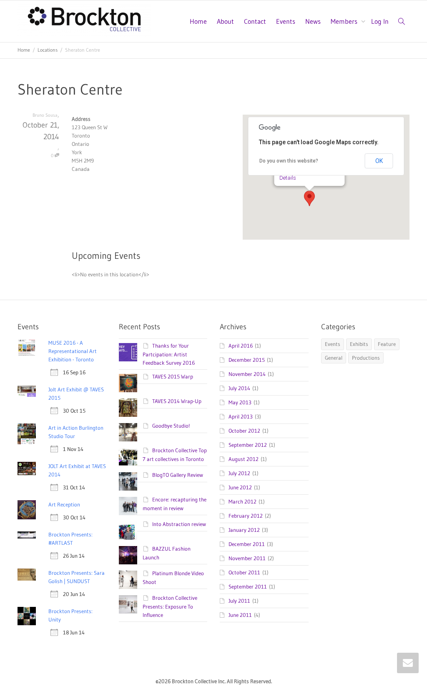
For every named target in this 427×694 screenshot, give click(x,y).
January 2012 (244, 529)
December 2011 (247, 544)
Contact (255, 21)
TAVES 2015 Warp (172, 376)
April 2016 (241, 345)
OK (379, 161)
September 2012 (248, 444)
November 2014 (247, 374)
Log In (380, 21)
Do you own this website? (288, 161)
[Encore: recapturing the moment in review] (128, 506)
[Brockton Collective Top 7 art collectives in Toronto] (128, 457)
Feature (387, 344)
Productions (366, 357)
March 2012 (242, 501)
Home (198, 21)
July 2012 (239, 473)
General (333, 357)
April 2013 (241, 416)
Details (287, 178)
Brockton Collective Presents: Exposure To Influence (170, 606)
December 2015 (247, 359)
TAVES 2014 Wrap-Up (176, 401)
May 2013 (240, 402)
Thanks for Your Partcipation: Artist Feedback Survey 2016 (169, 354)
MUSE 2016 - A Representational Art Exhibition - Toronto (72, 351)
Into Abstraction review (179, 524)
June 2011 (240, 614)
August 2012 (244, 459)
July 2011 (239, 600)
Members (345, 21)
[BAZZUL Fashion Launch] (128, 555)
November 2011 (247, 558)
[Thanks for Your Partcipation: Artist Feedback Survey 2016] (128, 352)
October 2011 (244, 572)
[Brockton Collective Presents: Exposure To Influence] (128, 604)
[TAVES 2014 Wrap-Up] (128, 407)
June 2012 (240, 487)
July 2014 (239, 388)
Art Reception (64, 504)
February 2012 (246, 515)
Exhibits (359, 344)
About (225, 21)
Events (285, 21)
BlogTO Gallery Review (177, 474)
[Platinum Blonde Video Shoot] (128, 580)
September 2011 (248, 586)
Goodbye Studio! (171, 425)
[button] (309, 198)
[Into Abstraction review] (128, 530)
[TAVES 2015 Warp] (128, 383)
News (313, 21)
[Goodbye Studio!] (128, 432)
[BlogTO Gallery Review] (128, 481)
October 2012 (244, 430)
